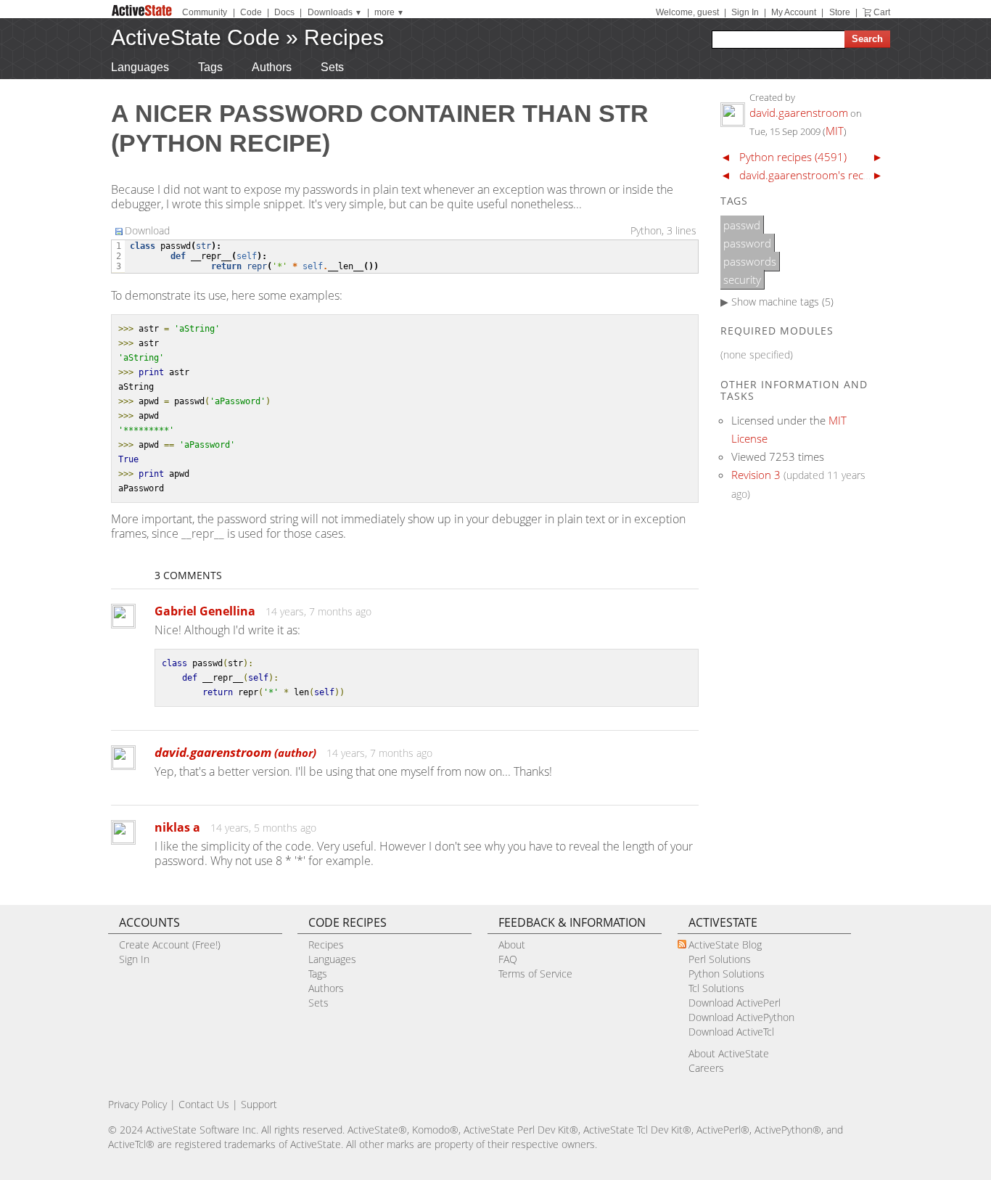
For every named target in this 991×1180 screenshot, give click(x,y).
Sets (332, 67)
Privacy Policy (137, 1104)
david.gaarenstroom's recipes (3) (818, 175)
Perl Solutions (719, 959)
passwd (741, 225)
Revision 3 (756, 474)
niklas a (177, 827)
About (511, 944)
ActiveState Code (195, 37)
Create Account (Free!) (170, 944)
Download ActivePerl (734, 1002)
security (742, 279)
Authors (272, 67)
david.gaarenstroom (235, 752)
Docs (284, 12)
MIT (835, 130)
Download (147, 230)
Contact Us (203, 1104)
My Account (793, 12)
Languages (140, 67)
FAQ (507, 959)
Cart (881, 12)
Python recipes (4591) (793, 156)
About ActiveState (728, 1053)
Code (251, 12)
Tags (210, 67)
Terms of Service (535, 973)
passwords (749, 261)
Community (204, 12)
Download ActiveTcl (731, 1031)
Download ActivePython (741, 1017)
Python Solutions (726, 973)
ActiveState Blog (725, 944)
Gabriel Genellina (205, 611)
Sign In (745, 12)
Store (839, 12)
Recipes (344, 37)
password (747, 243)
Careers (706, 1068)
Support (259, 1104)
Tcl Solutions (716, 988)
